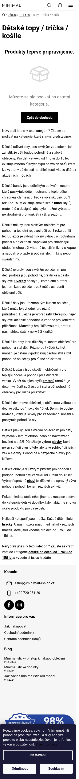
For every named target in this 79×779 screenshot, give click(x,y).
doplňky (38, 502)
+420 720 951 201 (28, 593)
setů (63, 164)
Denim (54, 408)
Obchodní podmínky (19, 633)
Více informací (46, 744)
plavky (57, 442)
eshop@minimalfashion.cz (35, 583)
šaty (49, 314)
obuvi (31, 481)
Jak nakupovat (15, 626)
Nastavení (38, 755)
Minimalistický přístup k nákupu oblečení (34, 658)
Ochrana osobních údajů (22, 639)
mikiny (39, 236)
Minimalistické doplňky (21, 667)
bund (58, 203)
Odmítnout (20, 769)
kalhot (60, 348)
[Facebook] (9, 605)
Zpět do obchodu (39, 118)
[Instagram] (19, 605)
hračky (7, 524)
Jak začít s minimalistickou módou (30, 676)
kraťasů (48, 381)
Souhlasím (56, 769)
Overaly (20, 281)
